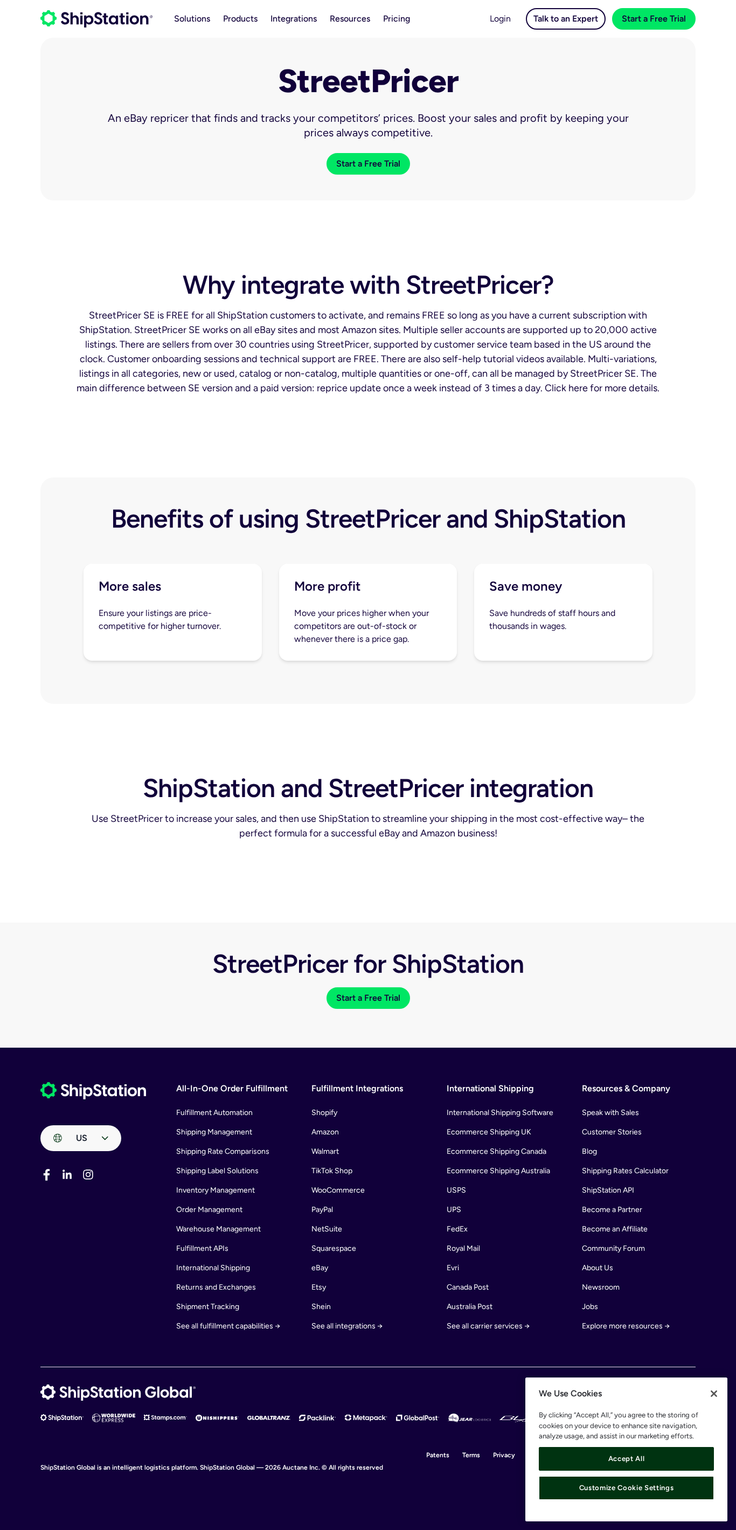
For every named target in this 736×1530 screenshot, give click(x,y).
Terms (471, 1455)
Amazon (325, 1132)
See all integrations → (347, 1326)
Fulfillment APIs (202, 1248)
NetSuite (326, 1229)
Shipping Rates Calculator (625, 1170)
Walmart (325, 1151)
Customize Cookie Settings (626, 1488)
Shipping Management (214, 1132)
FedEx (457, 1229)
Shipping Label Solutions (217, 1170)
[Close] (714, 1394)
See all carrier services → (488, 1326)
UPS (454, 1209)
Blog (589, 1151)
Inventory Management (215, 1190)
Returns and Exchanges (216, 1287)
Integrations (293, 18)
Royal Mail (463, 1248)
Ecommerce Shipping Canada (496, 1151)
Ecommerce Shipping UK (489, 1132)
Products (240, 18)
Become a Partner (612, 1209)
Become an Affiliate (615, 1229)
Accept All (626, 1459)
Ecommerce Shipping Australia (498, 1170)
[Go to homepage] (96, 18)
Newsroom (601, 1287)
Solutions (192, 18)
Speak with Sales (610, 1112)
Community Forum (613, 1248)
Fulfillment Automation (214, 1112)
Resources (350, 18)
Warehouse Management (218, 1229)
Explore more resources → (626, 1326)
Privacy (504, 1455)
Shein (321, 1306)
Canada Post (468, 1287)
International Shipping (213, 1267)
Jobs (590, 1306)
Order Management (209, 1209)
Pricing (396, 18)
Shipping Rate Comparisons (222, 1151)
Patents (437, 1455)
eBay (319, 1267)
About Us (597, 1267)
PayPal (322, 1209)
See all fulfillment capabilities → (228, 1326)
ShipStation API (608, 1190)
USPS (456, 1190)
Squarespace (333, 1248)
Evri (453, 1267)
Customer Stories (612, 1132)
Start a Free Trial (654, 18)
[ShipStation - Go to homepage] (93, 1090)
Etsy (318, 1287)
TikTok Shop (331, 1170)
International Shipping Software (500, 1112)
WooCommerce (338, 1190)
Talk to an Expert (565, 18)
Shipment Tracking (207, 1306)
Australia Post (469, 1306)
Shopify (324, 1112)
